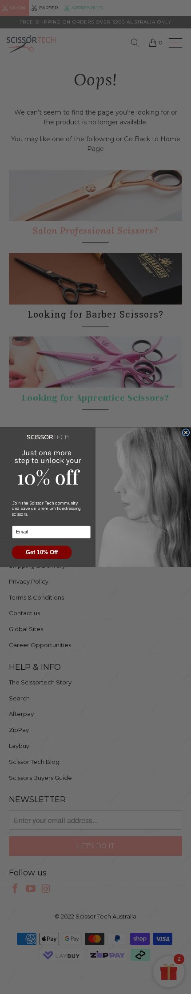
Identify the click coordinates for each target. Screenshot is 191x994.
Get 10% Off (42, 552)
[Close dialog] (186, 432)
